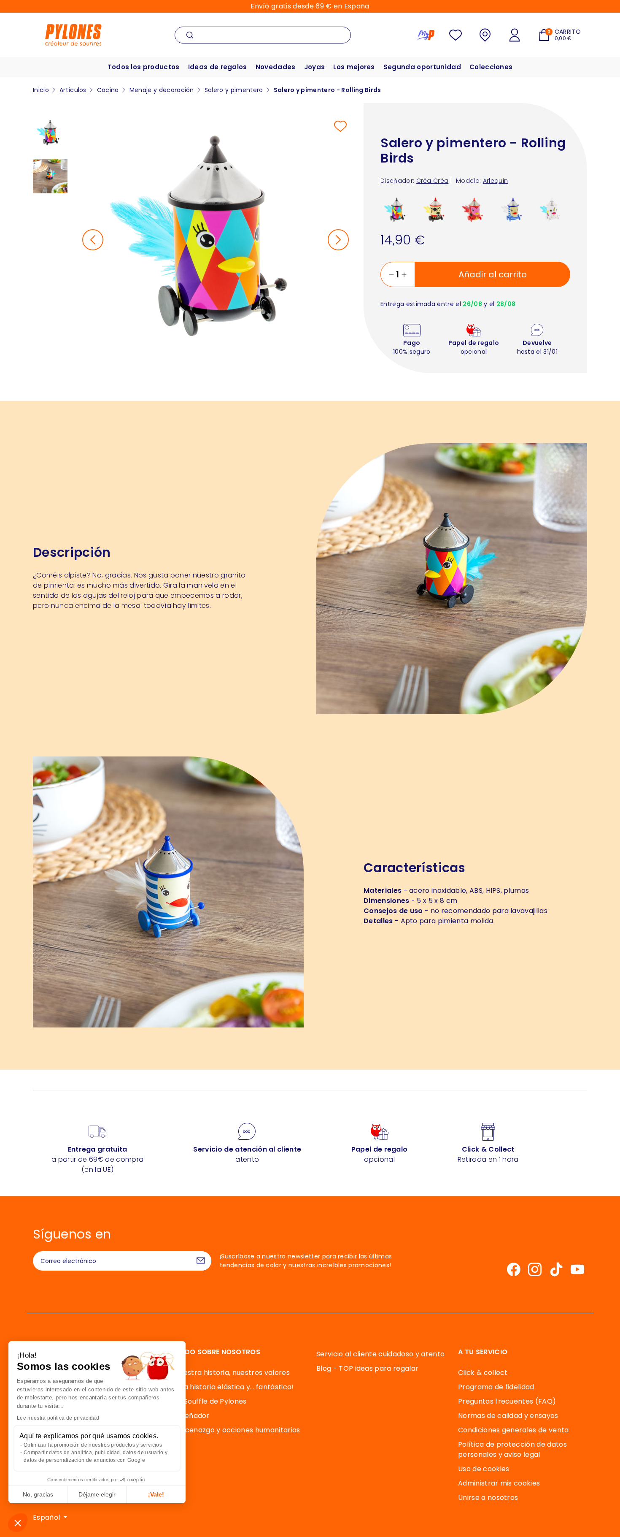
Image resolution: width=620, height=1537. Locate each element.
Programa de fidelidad (496, 1387)
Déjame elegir (97, 1494)
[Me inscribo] (200, 1261)
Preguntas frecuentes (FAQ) (507, 1401)
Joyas (314, 66)
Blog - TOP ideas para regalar (367, 1368)
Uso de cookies (483, 1469)
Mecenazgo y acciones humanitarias (237, 1430)
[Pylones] (73, 34)
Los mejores (354, 66)
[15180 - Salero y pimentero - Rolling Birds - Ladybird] (474, 209)
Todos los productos (144, 66)
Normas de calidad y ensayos (508, 1415)
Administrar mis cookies (499, 1483)
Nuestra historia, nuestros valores (232, 1372)
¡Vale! (156, 1494)
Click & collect (483, 1372)
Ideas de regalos (217, 66)
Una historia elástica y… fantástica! (234, 1387)
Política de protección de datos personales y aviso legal (512, 1449)
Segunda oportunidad (422, 66)
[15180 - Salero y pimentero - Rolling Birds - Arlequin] (396, 209)
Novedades (276, 66)
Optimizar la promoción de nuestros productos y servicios (93, 1445)
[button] (18, 1523)
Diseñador (192, 1415)
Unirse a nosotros (488, 1497)
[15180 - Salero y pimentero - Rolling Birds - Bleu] (513, 209)
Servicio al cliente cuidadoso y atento (380, 1354)
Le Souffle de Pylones (211, 1401)
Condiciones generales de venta (513, 1430)
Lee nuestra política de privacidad (58, 1418)
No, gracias (38, 1494)
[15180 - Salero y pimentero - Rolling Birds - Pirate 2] (435, 209)
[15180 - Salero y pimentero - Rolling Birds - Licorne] (552, 209)
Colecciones (491, 66)
